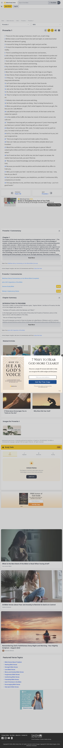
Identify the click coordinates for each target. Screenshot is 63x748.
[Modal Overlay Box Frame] (31, 374)
